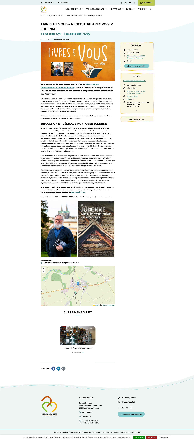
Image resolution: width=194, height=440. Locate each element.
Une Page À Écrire (78, 192)
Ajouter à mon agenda (136, 66)
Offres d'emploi (128, 402)
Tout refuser (152, 437)
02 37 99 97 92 (132, 96)
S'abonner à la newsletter (132, 414)
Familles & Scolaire (95, 9)
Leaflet (97, 305)
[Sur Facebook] (53, 369)
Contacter (130, 99)
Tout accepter (139, 437)
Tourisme (148, 2)
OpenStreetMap (108, 305)
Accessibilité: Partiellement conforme (106, 432)
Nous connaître (73, 9)
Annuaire (142, 9)
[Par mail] (63, 369)
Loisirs (129, 9)
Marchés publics (129, 397)
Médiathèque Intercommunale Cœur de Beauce (70, 86)
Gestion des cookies (61, 432)
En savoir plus (76, 352)
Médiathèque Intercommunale (134, 81)
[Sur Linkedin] (58, 369)
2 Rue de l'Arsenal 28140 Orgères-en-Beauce (136, 57)
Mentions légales (85, 432)
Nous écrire (86, 416)
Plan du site (74, 432)
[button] (78, 284)
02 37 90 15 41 (87, 412)
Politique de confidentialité (130, 432)
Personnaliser (164, 437)
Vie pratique (115, 9)
